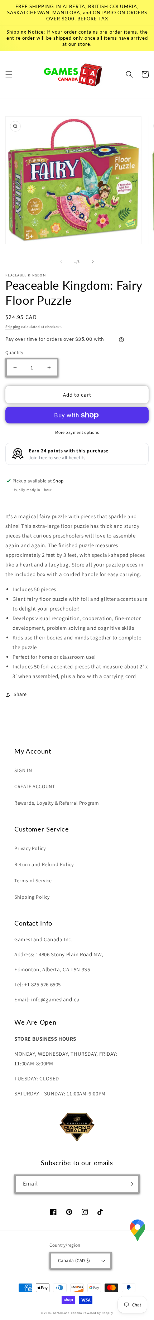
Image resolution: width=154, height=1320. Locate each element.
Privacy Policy (29, 848)
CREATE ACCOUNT (34, 786)
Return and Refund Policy (43, 864)
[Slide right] (93, 262)
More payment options (77, 432)
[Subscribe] (130, 1183)
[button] (9, 74)
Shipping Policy (32, 897)
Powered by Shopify (98, 1313)
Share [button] (20, 694)
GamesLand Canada (67, 1313)
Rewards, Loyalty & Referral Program (56, 803)
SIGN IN (23, 770)
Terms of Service (33, 880)
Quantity (14, 352)
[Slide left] (61, 262)
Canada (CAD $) (74, 1260)
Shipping (12, 326)
